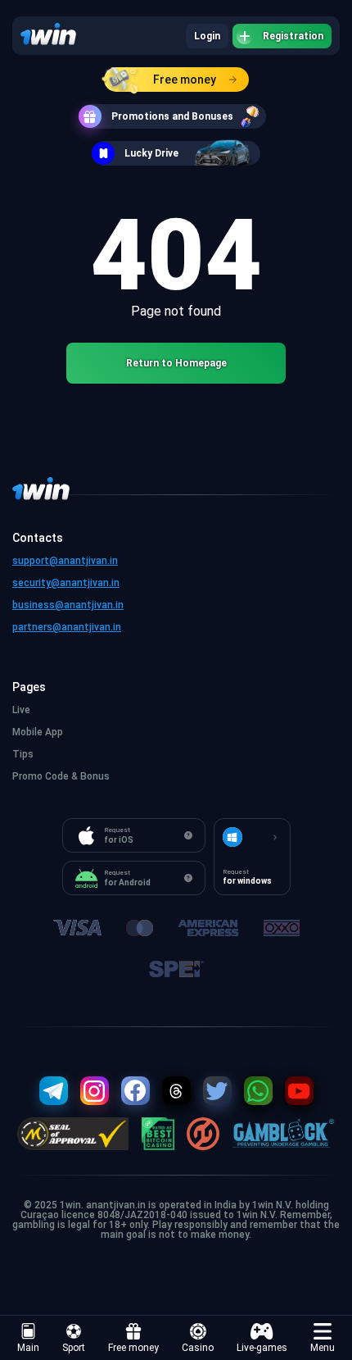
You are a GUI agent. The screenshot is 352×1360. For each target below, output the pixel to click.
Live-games (262, 1347)
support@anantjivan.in (65, 560)
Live (21, 710)
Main (28, 1347)
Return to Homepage (176, 363)
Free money (184, 79)
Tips (23, 754)
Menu (322, 1347)
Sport (73, 1347)
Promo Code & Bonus (61, 776)
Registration (293, 36)
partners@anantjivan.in (66, 627)
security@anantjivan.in (66, 583)
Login (207, 36)
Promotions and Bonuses (172, 116)
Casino (198, 1347)
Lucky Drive (151, 153)
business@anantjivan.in (68, 605)
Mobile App (37, 732)
